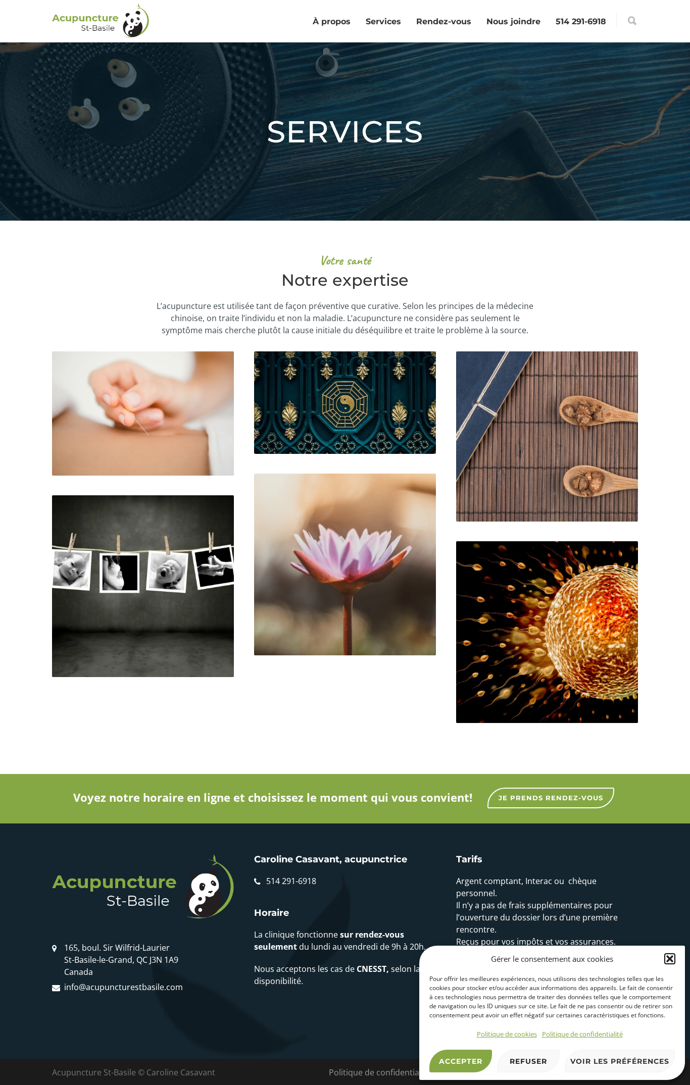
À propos (332, 21)
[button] (670, 959)
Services (383, 21)
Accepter (460, 1061)
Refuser (528, 1061)
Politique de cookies (507, 1034)
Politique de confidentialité (582, 1034)
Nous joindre (513, 21)
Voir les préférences (619, 1061)
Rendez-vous (443, 21)
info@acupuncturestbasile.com (123, 987)
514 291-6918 (581, 21)
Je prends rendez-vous (551, 798)
